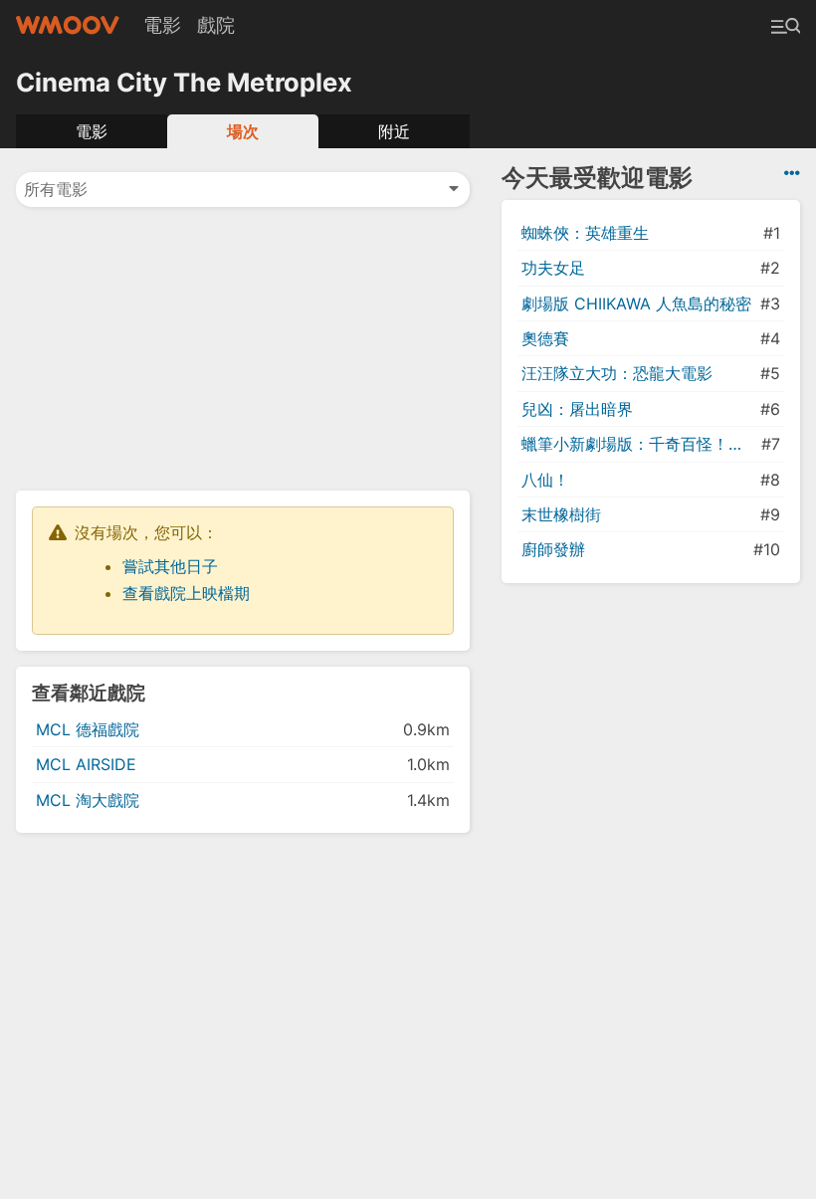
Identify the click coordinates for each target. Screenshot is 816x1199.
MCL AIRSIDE (86, 764)
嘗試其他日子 (170, 566)
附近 (394, 131)
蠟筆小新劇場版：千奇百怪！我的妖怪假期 (639, 444)
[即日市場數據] (792, 173)
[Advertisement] (243, 347)
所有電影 (56, 189)
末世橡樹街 (561, 514)
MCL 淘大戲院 (87, 800)
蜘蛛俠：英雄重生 (585, 233)
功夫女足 (553, 268)
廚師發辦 (553, 549)
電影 (162, 25)
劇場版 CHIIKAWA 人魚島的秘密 (636, 303)
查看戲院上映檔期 (186, 593)
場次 (243, 131)
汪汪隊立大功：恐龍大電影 (617, 373)
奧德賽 (545, 338)
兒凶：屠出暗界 (577, 409)
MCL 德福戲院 (87, 729)
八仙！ (545, 480)
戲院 (216, 25)
